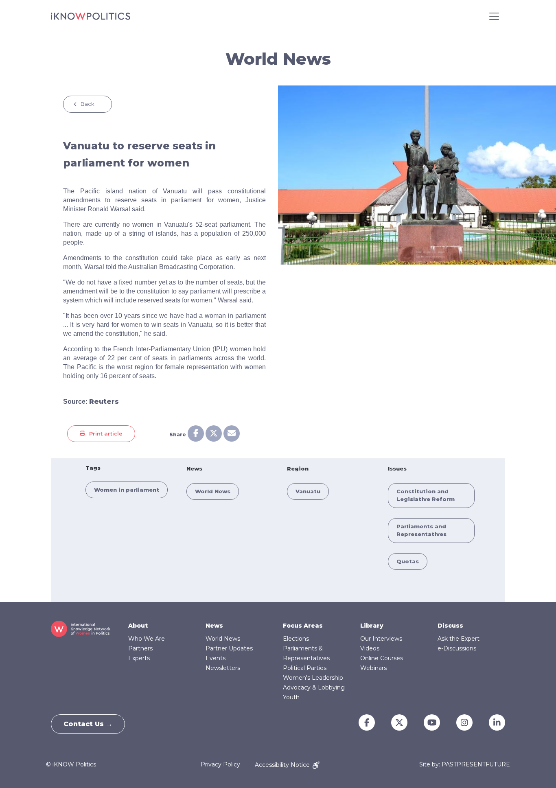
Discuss (450, 625)
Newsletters (223, 668)
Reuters (104, 401)
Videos (369, 648)
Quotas (407, 561)
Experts (139, 658)
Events (215, 658)
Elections (296, 638)
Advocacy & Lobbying (314, 687)
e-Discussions (457, 648)
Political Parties (304, 668)
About (138, 625)
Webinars (373, 668)
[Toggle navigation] (494, 16)
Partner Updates (229, 648)
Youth (291, 697)
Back (87, 104)
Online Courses (381, 658)
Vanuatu (308, 491)
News (214, 625)
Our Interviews (381, 638)
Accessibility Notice (283, 764)
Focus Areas (303, 625)
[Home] (90, 16)
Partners (140, 648)
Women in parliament (126, 489)
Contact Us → (87, 724)
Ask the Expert (458, 638)
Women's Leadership (313, 677)
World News (212, 491)
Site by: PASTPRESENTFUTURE (464, 764)
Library (371, 625)
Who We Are (146, 638)
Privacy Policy (220, 764)
